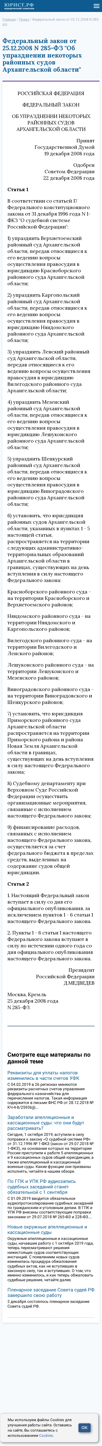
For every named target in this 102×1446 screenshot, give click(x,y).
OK (84, 1427)
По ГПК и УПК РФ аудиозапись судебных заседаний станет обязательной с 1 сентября (41, 1186)
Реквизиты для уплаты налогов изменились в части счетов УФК (43, 1075)
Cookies (46, 1435)
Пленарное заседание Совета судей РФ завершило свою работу (51, 1292)
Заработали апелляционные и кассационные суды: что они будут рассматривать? (45, 1122)
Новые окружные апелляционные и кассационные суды (47, 1229)
